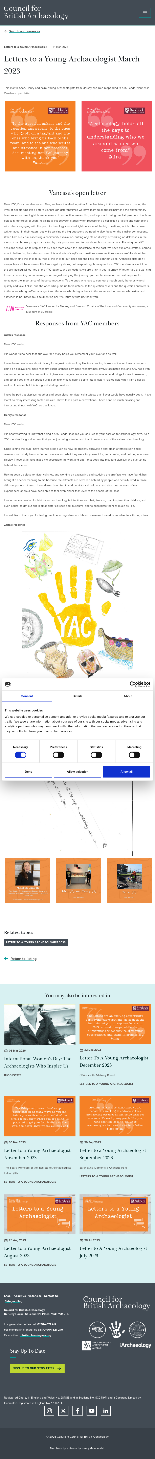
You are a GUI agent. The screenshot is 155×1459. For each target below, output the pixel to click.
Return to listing (23, 958)
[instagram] (49, 1411)
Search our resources (24, 31)
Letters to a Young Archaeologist (25, 47)
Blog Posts (12, 1075)
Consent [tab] (27, 696)
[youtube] (92, 1411)
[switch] (58, 755)
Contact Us (51, 1296)
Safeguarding (13, 1301)
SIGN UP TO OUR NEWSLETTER (33, 1368)
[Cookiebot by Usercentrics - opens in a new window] (132, 684)
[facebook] (77, 1411)
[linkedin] (106, 1411)
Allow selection (77, 771)
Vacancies (35, 1296)
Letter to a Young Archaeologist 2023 (36, 942)
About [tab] (128, 696)
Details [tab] (78, 696)
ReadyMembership (93, 1448)
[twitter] (63, 1411)
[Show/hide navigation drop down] (145, 13)
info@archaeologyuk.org (35, 1335)
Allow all (126, 771)
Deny (28, 771)
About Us (20, 1296)
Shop (7, 1296)
